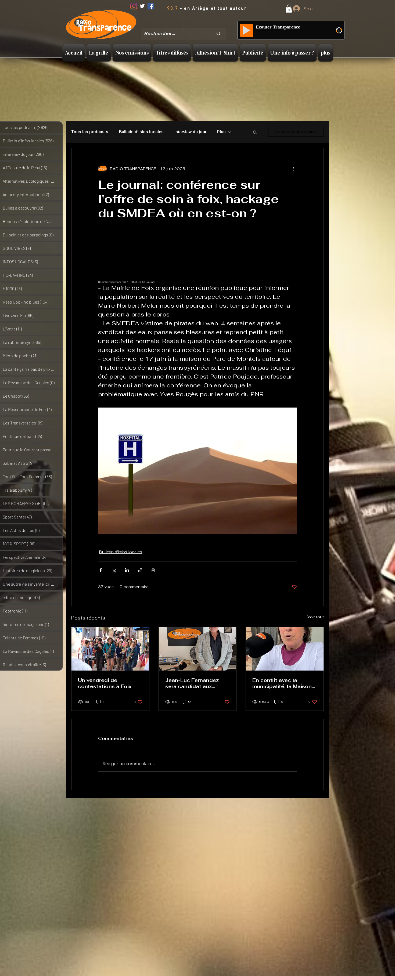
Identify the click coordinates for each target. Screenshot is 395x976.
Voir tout (315, 616)
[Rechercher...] (218, 34)
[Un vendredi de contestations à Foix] (110, 649)
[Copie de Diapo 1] (185, 24)
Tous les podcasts (89, 132)
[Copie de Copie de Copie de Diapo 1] (199, 24)
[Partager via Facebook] (100, 570)
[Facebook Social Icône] (151, 6)
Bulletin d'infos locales (141, 132)
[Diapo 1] (178, 24)
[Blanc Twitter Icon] (142, 6)
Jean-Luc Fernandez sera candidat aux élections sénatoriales (194, 683)
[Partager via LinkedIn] (127, 570)
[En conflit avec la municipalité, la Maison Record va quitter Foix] (285, 649)
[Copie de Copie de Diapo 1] (192, 24)
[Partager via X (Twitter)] (113, 570)
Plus (221, 132)
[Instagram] (133, 6)
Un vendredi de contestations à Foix (104, 683)
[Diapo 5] (205, 24)
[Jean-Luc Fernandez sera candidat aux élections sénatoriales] (197, 649)
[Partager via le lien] (140, 570)
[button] (288, 9)
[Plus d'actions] (293, 168)
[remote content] (197, 259)
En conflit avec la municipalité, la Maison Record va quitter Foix (282, 683)
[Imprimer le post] (153, 570)
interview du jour (190, 132)
